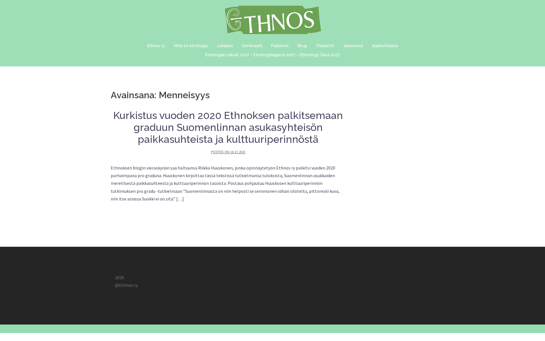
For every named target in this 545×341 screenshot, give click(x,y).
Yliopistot (325, 45)
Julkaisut (225, 45)
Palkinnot (280, 45)
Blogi (302, 45)
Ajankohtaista (385, 45)
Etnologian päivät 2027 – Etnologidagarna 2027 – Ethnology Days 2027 (272, 55)
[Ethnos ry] (272, 21)
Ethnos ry (156, 45)
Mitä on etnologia (191, 45)
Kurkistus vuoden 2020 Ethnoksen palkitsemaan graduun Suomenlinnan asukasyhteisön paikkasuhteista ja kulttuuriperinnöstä (228, 127)
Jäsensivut (353, 45)
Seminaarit (252, 45)
